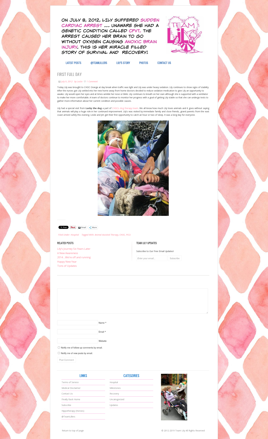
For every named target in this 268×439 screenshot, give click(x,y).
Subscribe (66, 405)
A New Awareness (67, 253)
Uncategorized (117, 399)
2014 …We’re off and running (74, 257)
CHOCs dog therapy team (124, 108)
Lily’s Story (123, 63)
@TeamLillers (99, 63)
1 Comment (92, 81)
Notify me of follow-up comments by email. (82, 347)
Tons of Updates (67, 266)
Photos (143, 63)
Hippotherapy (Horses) (73, 410)
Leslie (80, 81)
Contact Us (164, 63)
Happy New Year (67, 261)
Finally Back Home (71, 399)
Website (103, 340)
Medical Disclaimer (71, 388)
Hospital (75, 234)
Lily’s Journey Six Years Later (73, 248)
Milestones (115, 388)
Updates (114, 405)
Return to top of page (73, 430)
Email (101, 331)
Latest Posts (73, 63)
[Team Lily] (134, 58)
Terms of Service (70, 382)
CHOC (122, 234)
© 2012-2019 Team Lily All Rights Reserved (183, 430)
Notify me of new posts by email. (77, 353)
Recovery (114, 393)
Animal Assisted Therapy (106, 234)
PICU (128, 234)
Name (102, 322)
